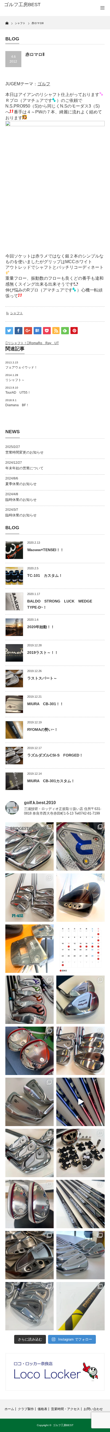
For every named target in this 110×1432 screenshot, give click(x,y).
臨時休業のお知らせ (21, 500)
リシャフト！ (17, 343)
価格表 (42, 1409)
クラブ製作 (26, 1409)
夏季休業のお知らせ (21, 484)
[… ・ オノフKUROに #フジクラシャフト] (80, 1204)
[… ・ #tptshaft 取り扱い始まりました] (80, 1306)
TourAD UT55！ (18, 392)
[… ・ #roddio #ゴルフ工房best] (80, 1102)
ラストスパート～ (42, 678)
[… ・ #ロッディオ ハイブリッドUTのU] (29, 1204)
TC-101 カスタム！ (44, 575)
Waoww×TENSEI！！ (45, 550)
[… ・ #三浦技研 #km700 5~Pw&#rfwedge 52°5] (80, 1255)
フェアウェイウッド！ (21, 367)
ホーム (9, 1409)
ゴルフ (43, 84)
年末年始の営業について (24, 468)
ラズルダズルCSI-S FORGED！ (55, 755)
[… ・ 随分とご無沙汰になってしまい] (29, 1255)
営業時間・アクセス (65, 1409)
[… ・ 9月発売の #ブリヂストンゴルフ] (29, 846)
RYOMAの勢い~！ (42, 729)
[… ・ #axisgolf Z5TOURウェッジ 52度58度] (80, 897)
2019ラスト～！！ (42, 652)
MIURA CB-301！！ (45, 704)
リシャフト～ (15, 380)
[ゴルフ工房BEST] (26, 5)
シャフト (16, 313)
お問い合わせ (93, 1409)
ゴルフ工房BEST (63, 1425)
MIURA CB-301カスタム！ (51, 781)
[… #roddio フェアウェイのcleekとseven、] (29, 1051)
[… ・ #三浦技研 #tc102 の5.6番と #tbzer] (80, 1051)
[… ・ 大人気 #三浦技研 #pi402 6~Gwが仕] (29, 1306)
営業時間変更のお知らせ (24, 452)
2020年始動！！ (40, 627)
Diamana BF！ (17, 405)
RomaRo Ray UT (44, 343)
